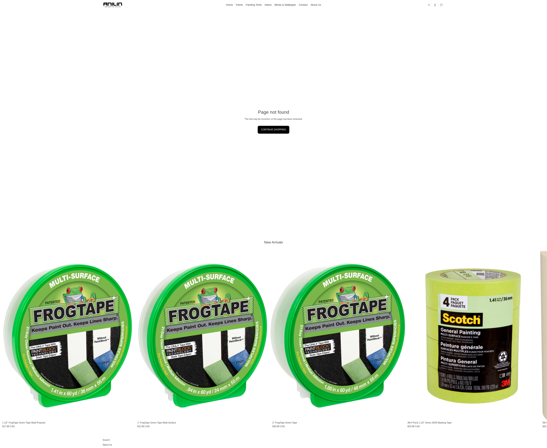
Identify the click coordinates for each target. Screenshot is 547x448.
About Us (107, 445)
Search (106, 440)
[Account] (435, 5)
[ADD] (130, 415)
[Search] (429, 5)
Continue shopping (273, 129)
